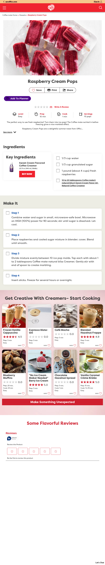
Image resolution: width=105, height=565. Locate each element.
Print (54, 90)
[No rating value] (42, 107)
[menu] (4, 8)
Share (70, 90)
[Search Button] (100, 7)
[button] (9, 132)
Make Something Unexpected (52, 402)
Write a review (61, 107)
